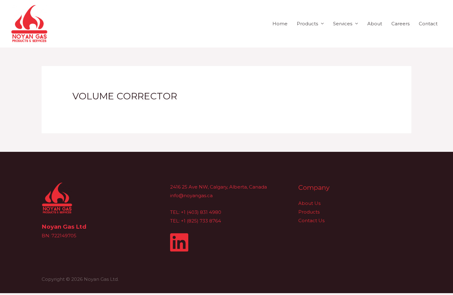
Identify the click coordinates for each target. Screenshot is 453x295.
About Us (309, 203)
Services (342, 24)
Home (280, 24)
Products (307, 24)
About (374, 24)
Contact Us (311, 220)
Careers (400, 24)
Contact (428, 24)
